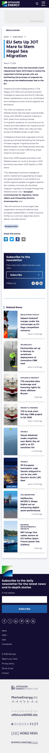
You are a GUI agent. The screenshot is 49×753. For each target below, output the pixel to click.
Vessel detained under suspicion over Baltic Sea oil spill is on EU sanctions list (29, 441)
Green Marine (18, 37)
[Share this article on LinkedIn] (6, 239)
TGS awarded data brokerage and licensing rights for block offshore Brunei (30, 387)
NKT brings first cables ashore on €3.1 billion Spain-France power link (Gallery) (30, 538)
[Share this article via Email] (23, 239)
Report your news (9, 659)
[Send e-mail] (27, 621)
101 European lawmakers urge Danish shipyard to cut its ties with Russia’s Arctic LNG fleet (30, 473)
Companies (7, 644)
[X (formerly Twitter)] (10, 621)
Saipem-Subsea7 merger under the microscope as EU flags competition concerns (29, 324)
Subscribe (16, 275)
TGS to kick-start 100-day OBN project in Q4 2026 (31, 414)
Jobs (4, 640)
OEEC (4, 635)
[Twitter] (37, 283)
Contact (5, 673)
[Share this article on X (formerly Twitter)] (12, 239)
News (4, 631)
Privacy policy (8, 663)
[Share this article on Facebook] (18, 239)
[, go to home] (11, 3)
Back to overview (13, 30)
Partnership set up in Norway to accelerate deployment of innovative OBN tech (30, 356)
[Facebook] (33, 283)
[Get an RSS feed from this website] (33, 621)
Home (6, 37)
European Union (11, 226)
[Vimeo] (21, 621)
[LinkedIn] (41, 283)
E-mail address (8, 593)
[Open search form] (37, 4)
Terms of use (7, 668)
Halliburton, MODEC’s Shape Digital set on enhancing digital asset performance (30, 504)
